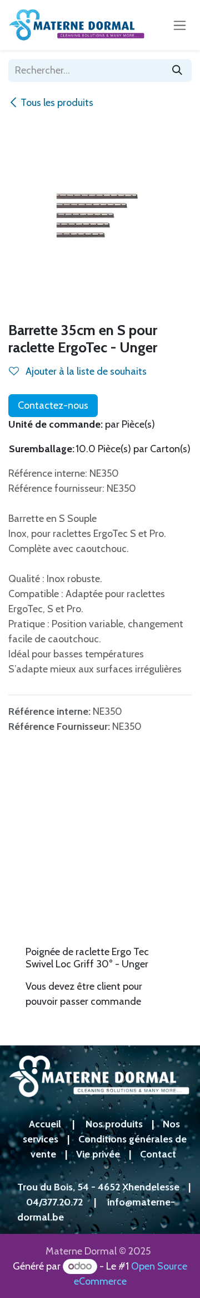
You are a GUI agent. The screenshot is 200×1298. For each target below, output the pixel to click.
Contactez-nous (53, 405)
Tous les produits (57, 102)
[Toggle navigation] (180, 25)
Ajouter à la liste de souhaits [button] (85, 371)
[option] (100, 894)
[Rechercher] (177, 70)
